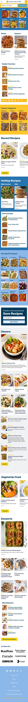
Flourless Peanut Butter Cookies (15, 614)
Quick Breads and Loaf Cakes (13, 229)
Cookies (16, 49)
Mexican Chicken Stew (8, 363)
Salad (2, 159)
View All (5, 173)
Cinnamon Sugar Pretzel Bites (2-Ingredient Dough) (6, 575)
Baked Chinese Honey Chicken (17, 448)
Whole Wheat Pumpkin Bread (17, 231)
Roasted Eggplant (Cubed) (16, 427)
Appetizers (22, 160)
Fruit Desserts (10, 454)
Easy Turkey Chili (13, 224)
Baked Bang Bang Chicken (16, 68)
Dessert (2, 571)
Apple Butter (12, 633)
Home (14, 679)
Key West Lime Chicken (6, 390)
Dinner (9, 73)
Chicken (9, 66)
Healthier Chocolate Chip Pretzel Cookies (7, 597)
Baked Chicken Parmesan (15, 75)
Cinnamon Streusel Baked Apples (20, 596)
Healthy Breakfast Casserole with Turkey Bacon (16, 244)
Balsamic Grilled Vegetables (16, 94)
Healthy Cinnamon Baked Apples (15, 457)
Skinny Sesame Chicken (5, 51)
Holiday (9, 235)
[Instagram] (18, 100)
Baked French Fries (14, 81)
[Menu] (1, 1)
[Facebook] (12, 100)
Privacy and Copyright (14, 690)
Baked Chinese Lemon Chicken (14, 88)
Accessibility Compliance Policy (14, 694)
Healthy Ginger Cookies (19, 202)
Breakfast (10, 242)
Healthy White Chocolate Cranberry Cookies (15, 627)
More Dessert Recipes (9, 639)
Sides (9, 79)
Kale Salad (5, 201)
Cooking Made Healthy (14, 1)
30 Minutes (3, 49)
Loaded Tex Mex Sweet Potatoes (8, 500)
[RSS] (21, 100)
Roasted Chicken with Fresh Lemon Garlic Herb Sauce (20, 412)
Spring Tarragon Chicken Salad (8, 162)
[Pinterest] (9, 100)
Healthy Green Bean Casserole (14, 237)
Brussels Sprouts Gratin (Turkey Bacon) (15, 218)
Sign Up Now (14, 322)
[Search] (26, 1)
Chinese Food (10, 86)
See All (5, 464)
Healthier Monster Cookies (16, 620)
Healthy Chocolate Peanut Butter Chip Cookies (20, 52)
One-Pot (9, 222)
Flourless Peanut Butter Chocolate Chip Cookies (15, 608)
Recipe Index (22, 5)
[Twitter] (15, 100)
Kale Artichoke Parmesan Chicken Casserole (7, 412)
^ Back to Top (14, 675)
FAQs (14, 686)
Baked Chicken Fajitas (19, 390)
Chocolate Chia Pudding (19, 574)
